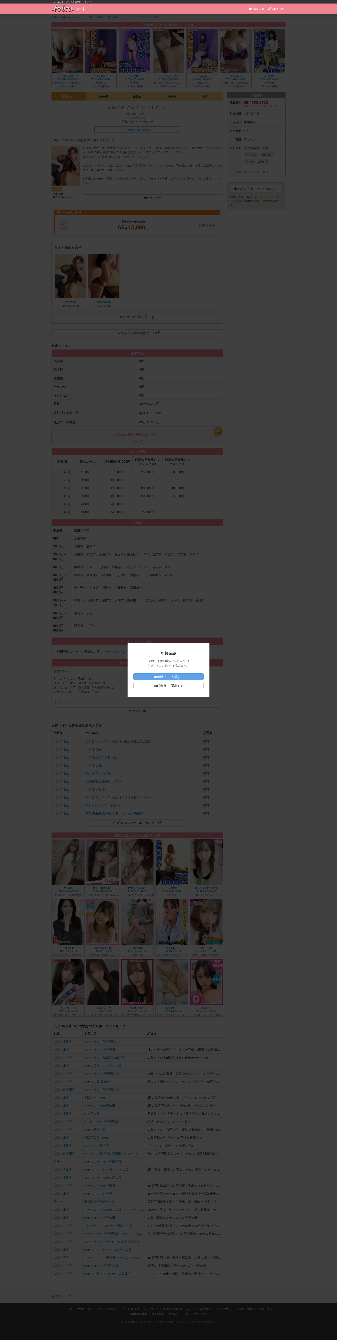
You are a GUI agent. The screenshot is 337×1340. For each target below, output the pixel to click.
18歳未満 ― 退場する (168, 685)
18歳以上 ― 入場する (168, 676)
